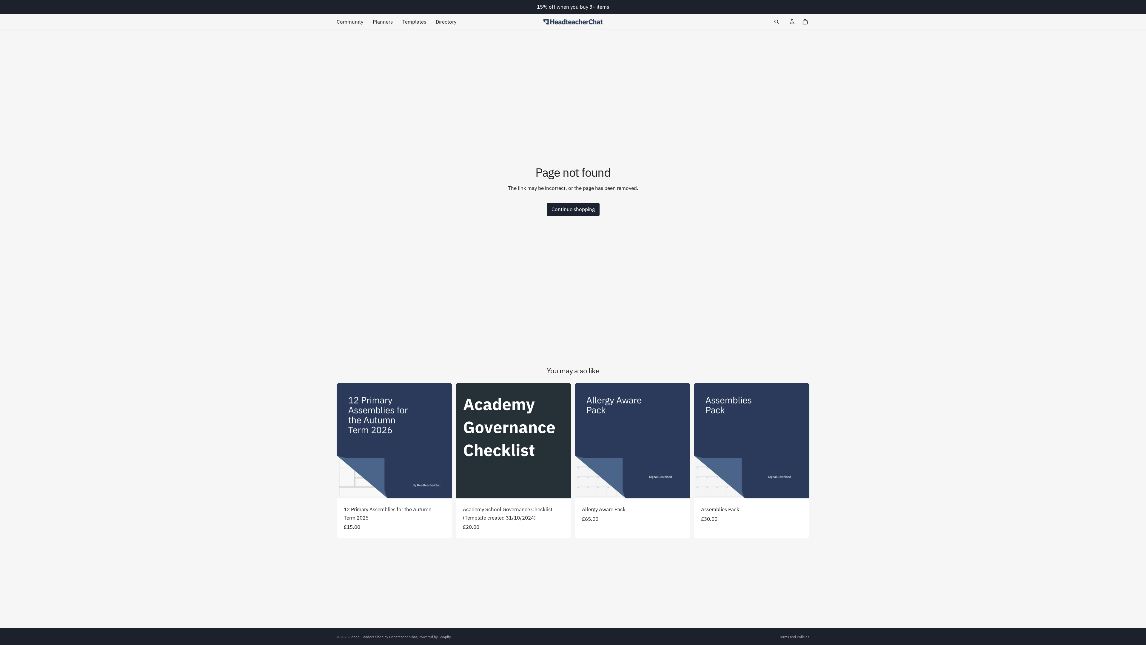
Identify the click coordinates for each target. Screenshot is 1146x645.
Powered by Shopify (435, 637)
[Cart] (805, 21)
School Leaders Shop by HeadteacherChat (383, 637)
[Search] (776, 21)
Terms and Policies (794, 637)
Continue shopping (573, 209)
